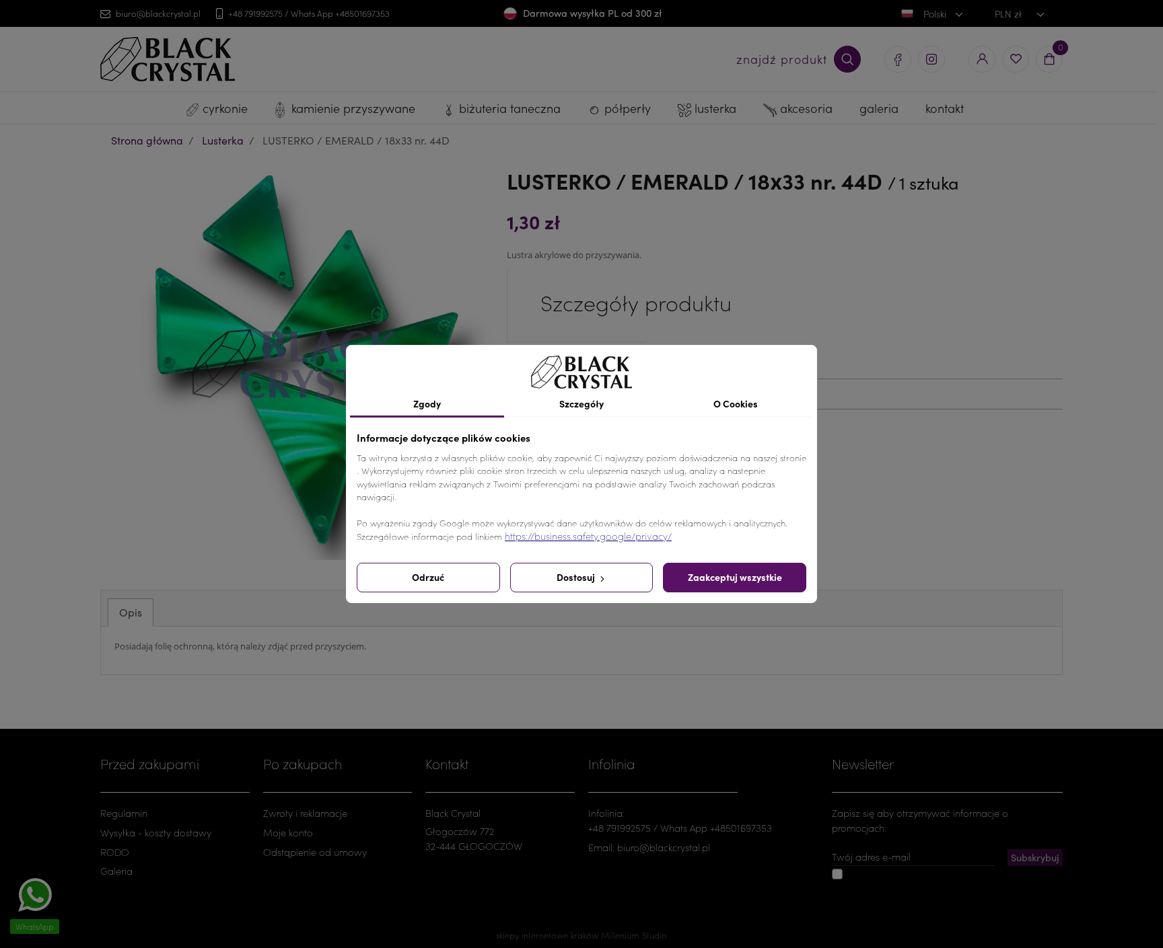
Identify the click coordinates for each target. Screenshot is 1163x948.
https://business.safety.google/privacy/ (588, 536)
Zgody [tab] (427, 403)
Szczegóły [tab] (581, 403)
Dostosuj (577, 577)
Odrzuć (428, 577)
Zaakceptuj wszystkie (735, 577)
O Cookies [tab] (735, 403)
